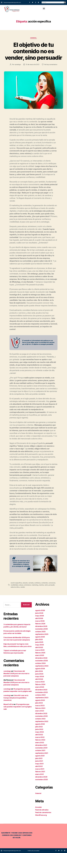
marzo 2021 (39, 769)
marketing (35, 585)
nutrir (46, 585)
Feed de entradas (41, 810)
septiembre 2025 (41, 634)
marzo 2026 (39, 621)
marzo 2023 (39, 705)
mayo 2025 (39, 645)
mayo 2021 (39, 764)
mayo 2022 (39, 732)
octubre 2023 (40, 695)
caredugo (18, 64)
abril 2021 (39, 766)
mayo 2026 (39, 616)
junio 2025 (39, 642)
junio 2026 (39, 613)
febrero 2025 (40, 653)
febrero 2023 (40, 708)
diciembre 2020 (41, 777)
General (33, 38)
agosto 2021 (40, 756)
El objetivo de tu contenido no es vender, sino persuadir (33, 51)
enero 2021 (39, 774)
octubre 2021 (40, 750)
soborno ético (15, 587)
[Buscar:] (11, 605)
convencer (52, 583)
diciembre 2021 (41, 745)
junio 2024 (39, 674)
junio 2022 (39, 729)
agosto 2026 (40, 610)
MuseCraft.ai (8, 704)
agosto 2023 (40, 700)
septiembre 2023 (41, 698)
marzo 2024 (39, 682)
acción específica (16, 583)
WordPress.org (41, 815)
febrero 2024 (40, 684)
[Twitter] (32, 2)
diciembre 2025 (41, 626)
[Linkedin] (38, 2)
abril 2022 (39, 735)
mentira (41, 585)
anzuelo (25, 583)
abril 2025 (39, 647)
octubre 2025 (40, 631)
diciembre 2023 (41, 690)
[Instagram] (35, 2)
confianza (37, 583)
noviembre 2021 (41, 748)
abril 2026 (39, 618)
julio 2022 (39, 727)
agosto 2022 (40, 724)
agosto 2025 (40, 637)
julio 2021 (38, 758)
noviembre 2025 (41, 629)
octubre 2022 (40, 719)
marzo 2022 (39, 737)
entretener (27, 585)
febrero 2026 (40, 624)
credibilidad (14, 585)
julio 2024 (39, 671)
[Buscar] (65, 2)
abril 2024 (39, 679)
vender (22, 587)
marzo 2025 (39, 650)
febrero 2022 (40, 740)
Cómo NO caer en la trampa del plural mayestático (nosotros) (15, 697)
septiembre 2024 (41, 666)
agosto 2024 (40, 668)
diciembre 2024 (41, 658)
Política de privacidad (33, 850)
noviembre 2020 (41, 779)
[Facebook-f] (29, 2)
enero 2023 (39, 711)
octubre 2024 (40, 663)
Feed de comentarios (43, 812)
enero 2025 (39, 655)
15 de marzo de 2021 (32, 64)
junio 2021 (39, 761)
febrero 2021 (40, 772)
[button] (43, 8)
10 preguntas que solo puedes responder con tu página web (17, 706)
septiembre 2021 (41, 753)
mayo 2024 (39, 676)
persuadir (52, 585)
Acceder (38, 807)
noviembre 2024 (41, 661)
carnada (31, 583)
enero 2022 (39, 742)
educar (21, 585)
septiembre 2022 (41, 721)
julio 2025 (39, 639)
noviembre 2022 (41, 716)
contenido (44, 583)
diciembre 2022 (41, 713)
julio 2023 (39, 703)
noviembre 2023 (41, 692)
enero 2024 (39, 687)
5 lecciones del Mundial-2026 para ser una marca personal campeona (16, 673)
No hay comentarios (50, 64)
